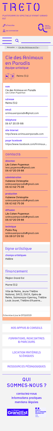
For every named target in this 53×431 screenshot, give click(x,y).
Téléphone (10, 120)
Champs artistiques (15, 255)
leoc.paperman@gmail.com (20, 167)
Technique (10, 227)
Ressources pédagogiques (26, 366)
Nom (7, 86)
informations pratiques (26, 398)
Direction (10, 161)
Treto (22, 8)
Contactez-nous (26, 393)
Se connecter (12, 31)
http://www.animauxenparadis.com (24, 134)
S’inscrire (10, 25)
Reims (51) (22, 76)
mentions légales (26, 402)
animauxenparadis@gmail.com (22, 113)
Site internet (11, 130)
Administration (13, 177)
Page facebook (13, 140)
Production (11, 194)
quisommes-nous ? (26, 382)
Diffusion (10, 210)
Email (8, 110)
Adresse (9, 99)
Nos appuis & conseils (26, 328)
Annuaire (11, 47)
